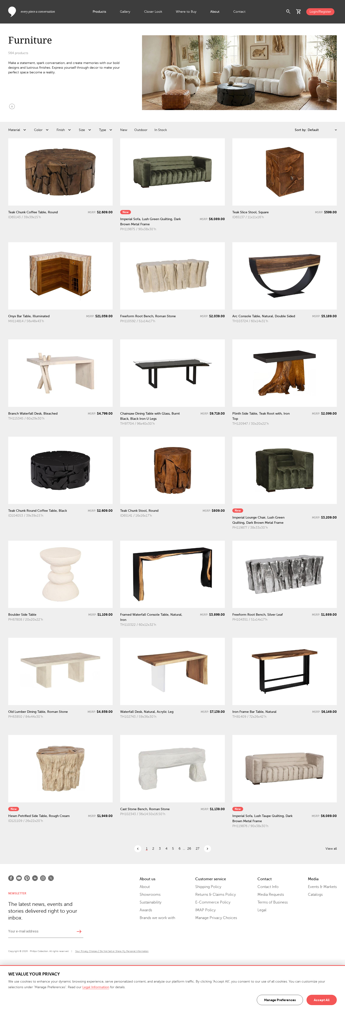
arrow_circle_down (12, 106)
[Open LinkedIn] (35, 878)
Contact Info (268, 887)
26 (189, 848)
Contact (239, 11)
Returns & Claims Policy (215, 894)
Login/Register (320, 11)
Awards (146, 910)
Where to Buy (186, 11)
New (123, 130)
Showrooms (150, 894)
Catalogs (315, 894)
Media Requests (270, 894)
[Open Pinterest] (27, 878)
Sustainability (150, 902)
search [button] (288, 12)
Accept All (322, 1000)
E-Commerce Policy (212, 902)
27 (197, 848)
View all (331, 848)
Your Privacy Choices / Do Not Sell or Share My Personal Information (112, 951)
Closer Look (153, 11)
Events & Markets (322, 887)
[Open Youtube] (19, 878)
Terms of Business (272, 902)
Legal (261, 910)
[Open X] (51, 878)
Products (99, 11)
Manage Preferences (280, 1000)
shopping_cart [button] (299, 12)
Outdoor (140, 130)
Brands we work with (157, 918)
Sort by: (301, 130)
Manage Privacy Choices (216, 918)
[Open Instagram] (43, 878)
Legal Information (95, 987)
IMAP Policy (205, 910)
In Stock (160, 130)
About (214, 11)
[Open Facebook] (11, 878)
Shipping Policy (208, 887)
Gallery (125, 11)
